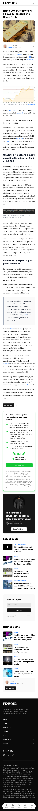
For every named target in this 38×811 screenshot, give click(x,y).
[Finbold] (10, 3)
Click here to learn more (23, 784)
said (25, 315)
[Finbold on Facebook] (4, 755)
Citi (11, 329)
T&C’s (28, 615)
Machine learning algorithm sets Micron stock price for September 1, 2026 (24, 561)
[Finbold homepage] (19, 703)
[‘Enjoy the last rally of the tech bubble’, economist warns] (7, 672)
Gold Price (31, 104)
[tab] (6, 806)
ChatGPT (8, 141)
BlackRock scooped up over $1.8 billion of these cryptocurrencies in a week (24, 586)
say (21, 329)
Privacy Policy (10, 616)
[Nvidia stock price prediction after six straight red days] (7, 572)
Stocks (16, 556)
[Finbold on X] (8, 755)
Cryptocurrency (20, 544)
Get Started (19, 465)
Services (7, 727)
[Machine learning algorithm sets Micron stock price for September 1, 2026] (7, 560)
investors (29, 60)
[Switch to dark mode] (33, 2)
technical (12, 110)
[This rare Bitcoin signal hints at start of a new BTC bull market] (7, 547)
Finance (11, 47)
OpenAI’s (19, 139)
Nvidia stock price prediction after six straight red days (21, 573)
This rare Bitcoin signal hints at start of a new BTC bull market (24, 549)
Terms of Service (21, 713)
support (20, 113)
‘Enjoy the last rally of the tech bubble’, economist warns (23, 673)
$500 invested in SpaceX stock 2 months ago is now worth (24, 661)
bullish (25, 385)
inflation (19, 54)
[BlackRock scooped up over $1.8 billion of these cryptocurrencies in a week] (7, 584)
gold (29, 57)
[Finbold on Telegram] (12, 755)
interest (6, 364)
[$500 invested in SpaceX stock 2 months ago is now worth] (7, 660)
